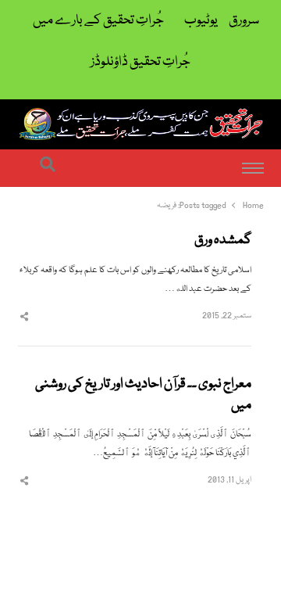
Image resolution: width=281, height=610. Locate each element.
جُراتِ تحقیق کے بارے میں (98, 20)
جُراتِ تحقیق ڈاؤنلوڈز (140, 62)
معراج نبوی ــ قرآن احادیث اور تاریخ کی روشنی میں (143, 395)
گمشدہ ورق (222, 241)
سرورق (244, 20)
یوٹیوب (201, 20)
